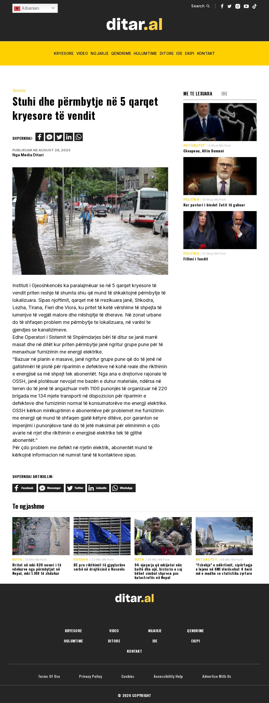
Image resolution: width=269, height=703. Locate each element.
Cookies (127, 676)
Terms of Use (49, 676)
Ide (179, 53)
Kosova (81, 559)
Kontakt (206, 53)
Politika (191, 199)
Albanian (29, 8)
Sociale (18, 90)
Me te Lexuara (197, 93)
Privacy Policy (90, 676)
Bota (17, 559)
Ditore (167, 53)
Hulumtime (145, 53)
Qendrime (121, 53)
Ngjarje (99, 53)
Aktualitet (194, 145)
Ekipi (189, 53)
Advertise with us (216, 676)
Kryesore (64, 53)
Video (82, 53)
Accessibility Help (168, 676)
